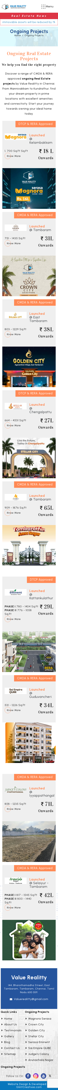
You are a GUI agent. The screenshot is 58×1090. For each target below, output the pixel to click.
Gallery (9, 1036)
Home (17, 35)
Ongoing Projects (34, 35)
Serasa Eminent (39, 1042)
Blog (7, 1042)
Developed (39, 1084)
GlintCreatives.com (29, 1087)
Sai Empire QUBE (39, 1048)
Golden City (36, 1030)
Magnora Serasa (39, 1018)
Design (23, 1084)
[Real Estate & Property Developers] (14, 6)
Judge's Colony (38, 1054)
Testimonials (13, 1030)
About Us (10, 1024)
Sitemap (10, 1054)
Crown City (36, 1024)
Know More (14, 156)
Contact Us (12, 1048)
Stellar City (36, 1036)
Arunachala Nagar (41, 1060)
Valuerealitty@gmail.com (31, 999)
